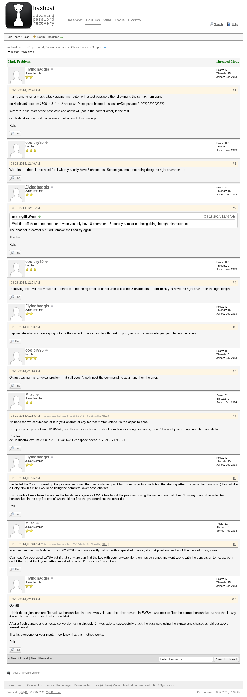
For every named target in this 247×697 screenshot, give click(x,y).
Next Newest (40, 658)
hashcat (75, 20)
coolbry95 (34, 143)
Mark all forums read (136, 685)
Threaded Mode (227, 61)
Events (134, 20)
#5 (234, 327)
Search (218, 24)
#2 (234, 163)
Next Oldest (19, 658)
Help (235, 24)
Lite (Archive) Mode (107, 685)
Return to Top (82, 685)
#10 (233, 599)
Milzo (30, 395)
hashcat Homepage (58, 685)
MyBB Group (53, 692)
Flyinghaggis (37, 69)
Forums (93, 20)
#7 (234, 415)
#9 (234, 544)
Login (41, 36)
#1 (234, 90)
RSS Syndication (164, 685)
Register (53, 36)
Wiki (107, 20)
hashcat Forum (16, 47)
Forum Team (16, 685)
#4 (234, 282)
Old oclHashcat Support (86, 47)
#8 (234, 478)
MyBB (24, 692)
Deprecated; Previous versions (48, 47)
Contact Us (34, 685)
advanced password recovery (42, 15)
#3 (234, 208)
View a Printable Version (26, 672)
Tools (120, 20)
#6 (234, 371)
